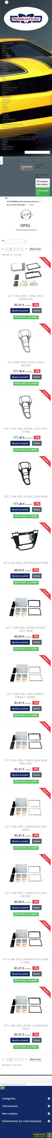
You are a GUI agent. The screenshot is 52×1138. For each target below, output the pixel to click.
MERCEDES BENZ (10, 88)
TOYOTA (5, 117)
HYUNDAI (6, 73)
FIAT (4, 66)
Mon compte (9, 1113)
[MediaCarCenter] (26, 18)
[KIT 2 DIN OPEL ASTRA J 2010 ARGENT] (26, 341)
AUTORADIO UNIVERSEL (13, 125)
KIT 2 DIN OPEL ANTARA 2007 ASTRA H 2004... (25, 961)
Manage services (39, 1134)
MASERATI (6, 83)
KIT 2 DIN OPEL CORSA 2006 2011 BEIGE (26, 828)
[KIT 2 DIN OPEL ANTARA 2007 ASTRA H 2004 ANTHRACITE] (26, 938)
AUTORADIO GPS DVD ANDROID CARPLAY (20, 41)
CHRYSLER (7, 58)
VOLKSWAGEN (8, 120)
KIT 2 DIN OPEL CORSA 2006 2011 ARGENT (26, 894)
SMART (5, 110)
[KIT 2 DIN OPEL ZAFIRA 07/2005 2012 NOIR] (26, 606)
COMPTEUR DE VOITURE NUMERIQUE (18, 139)
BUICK (5, 53)
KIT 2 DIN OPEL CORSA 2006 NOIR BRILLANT (26, 762)
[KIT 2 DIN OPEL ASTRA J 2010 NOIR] (26, 474)
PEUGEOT (6, 98)
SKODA (5, 107)
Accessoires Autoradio (11, 134)
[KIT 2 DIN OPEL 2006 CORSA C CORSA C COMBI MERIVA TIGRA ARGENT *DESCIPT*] (26, 673)
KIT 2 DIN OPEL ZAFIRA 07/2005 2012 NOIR (26, 629)
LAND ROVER (8, 80)
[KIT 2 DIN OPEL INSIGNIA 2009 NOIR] (26, 540)
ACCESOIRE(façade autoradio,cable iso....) (19, 132)
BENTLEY (6, 48)
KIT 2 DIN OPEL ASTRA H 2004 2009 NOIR (26, 1027)
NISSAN (5, 93)
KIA (3, 78)
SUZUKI (5, 115)
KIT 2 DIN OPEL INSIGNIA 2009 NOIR (26, 563)
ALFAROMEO (7, 43)
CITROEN (6, 61)
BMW (4, 51)
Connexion (7, 157)
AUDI (4, 46)
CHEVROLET (7, 56)
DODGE (5, 63)
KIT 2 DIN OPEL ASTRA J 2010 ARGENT (26, 364)
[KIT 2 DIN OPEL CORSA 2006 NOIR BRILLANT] (26, 739)
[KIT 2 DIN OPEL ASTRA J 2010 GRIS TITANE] (26, 407)
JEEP (4, 75)
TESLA (5, 142)
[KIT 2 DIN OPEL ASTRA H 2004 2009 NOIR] (26, 1004)
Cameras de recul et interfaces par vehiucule (20, 137)
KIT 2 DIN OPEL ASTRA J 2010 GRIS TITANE (26, 430)
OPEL (4, 95)
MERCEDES (7, 149)
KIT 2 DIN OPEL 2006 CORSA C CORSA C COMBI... (26, 695)
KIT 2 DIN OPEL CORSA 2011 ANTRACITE (26, 297)
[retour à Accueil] (6, 198)
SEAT (4, 105)
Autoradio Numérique (10, 127)
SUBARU (6, 112)
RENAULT (6, 102)
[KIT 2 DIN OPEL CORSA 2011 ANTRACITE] (26, 275)
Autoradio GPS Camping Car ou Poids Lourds (20, 130)
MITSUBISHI (7, 90)
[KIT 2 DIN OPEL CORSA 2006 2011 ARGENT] (26, 872)
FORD (4, 68)
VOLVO (5, 122)
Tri (3, 241)
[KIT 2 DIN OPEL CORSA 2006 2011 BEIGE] (26, 805)
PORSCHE (6, 100)
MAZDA (5, 85)
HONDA (5, 70)
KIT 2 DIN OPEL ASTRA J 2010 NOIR (26, 496)
